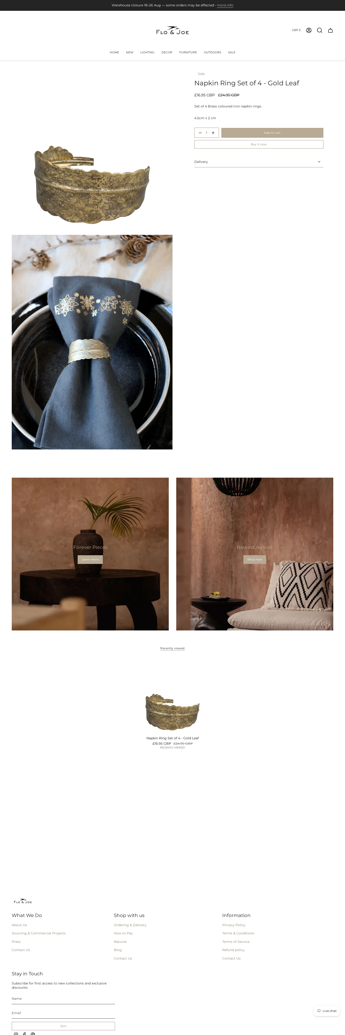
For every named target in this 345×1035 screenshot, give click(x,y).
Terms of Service (235, 942)
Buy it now (259, 144)
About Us (19, 925)
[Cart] (330, 30)
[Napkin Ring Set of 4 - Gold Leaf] (172, 696)
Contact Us (21, 950)
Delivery (201, 162)
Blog (118, 950)
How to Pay (123, 933)
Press (16, 942)
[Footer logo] (23, 901)
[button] (147, 52)
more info (225, 5)
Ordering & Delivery (130, 925)
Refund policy (233, 950)
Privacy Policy (233, 925)
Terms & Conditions (238, 933)
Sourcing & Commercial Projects (39, 933)
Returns (120, 942)
